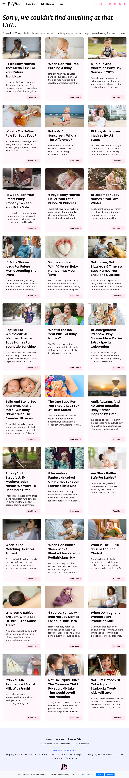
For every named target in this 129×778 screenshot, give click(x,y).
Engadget (11, 755)
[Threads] (115, 4)
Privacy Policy (75, 739)
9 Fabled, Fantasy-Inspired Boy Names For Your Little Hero (63, 617)
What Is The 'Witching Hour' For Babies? (20, 549)
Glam (54, 755)
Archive (60, 739)
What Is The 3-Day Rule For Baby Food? (21, 133)
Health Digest (77, 755)
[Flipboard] (110, 4)
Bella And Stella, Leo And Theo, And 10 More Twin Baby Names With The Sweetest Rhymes (21, 410)
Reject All (110, 774)
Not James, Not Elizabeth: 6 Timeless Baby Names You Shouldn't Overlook (107, 269)
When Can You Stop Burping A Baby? (63, 66)
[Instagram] (101, 4)
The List (119, 755)
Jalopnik (23, 755)
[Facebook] (96, 4)
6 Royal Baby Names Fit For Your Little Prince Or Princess (64, 199)
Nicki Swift (108, 755)
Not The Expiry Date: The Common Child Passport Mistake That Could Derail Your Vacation (63, 689)
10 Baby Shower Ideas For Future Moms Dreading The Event (21, 269)
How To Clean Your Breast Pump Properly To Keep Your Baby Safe (20, 201)
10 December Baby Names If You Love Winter (105, 199)
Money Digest (93, 755)
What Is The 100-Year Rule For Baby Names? (62, 334)
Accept (100, 774)
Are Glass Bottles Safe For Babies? (104, 475)
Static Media (52, 744)
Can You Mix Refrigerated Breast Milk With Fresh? (20, 684)
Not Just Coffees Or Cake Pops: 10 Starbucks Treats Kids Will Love (105, 686)
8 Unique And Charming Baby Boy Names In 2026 (106, 68)
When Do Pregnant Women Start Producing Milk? (105, 617)
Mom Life (31, 4)
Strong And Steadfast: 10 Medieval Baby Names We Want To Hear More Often (21, 482)
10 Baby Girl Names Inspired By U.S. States (105, 135)
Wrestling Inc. (71, 758)
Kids (61, 4)
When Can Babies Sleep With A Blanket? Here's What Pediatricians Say (64, 551)
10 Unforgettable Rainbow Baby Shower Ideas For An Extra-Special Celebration (106, 338)
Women (58, 758)
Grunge (63, 755)
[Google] (120, 4)
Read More (32, 97)
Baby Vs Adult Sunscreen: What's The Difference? (62, 135)
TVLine (33, 755)
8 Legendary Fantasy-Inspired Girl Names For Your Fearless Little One (63, 480)
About (49, 739)
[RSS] (124, 4)
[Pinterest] (105, 4)
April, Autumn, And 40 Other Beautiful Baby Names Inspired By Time (105, 408)
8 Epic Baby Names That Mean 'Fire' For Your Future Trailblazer (20, 70)
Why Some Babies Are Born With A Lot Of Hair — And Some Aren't (21, 619)
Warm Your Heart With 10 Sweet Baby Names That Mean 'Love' (63, 269)
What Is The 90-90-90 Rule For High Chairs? (106, 549)
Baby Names (47, 4)
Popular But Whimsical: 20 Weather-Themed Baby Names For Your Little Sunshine (21, 338)
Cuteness (44, 755)
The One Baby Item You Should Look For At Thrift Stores (63, 406)
